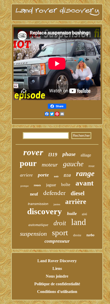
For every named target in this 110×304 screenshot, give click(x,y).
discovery (44, 211)
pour (28, 163)
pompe (24, 185)
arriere (26, 175)
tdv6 (84, 214)
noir (56, 176)
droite (77, 235)
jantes (56, 204)
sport (60, 232)
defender (54, 192)
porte (43, 175)
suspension (33, 233)
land (78, 222)
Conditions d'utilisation (57, 291)
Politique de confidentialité (57, 284)
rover (33, 152)
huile (72, 213)
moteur (50, 164)
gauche (73, 164)
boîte (65, 184)
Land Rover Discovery (57, 261)
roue (92, 166)
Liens (57, 268)
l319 (52, 154)
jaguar (51, 185)
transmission (38, 204)
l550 (67, 175)
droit (59, 223)
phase (68, 154)
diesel (77, 193)
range (85, 173)
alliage (86, 155)
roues (37, 185)
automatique (38, 225)
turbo (90, 235)
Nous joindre (57, 276)
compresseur (57, 241)
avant (84, 183)
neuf (34, 194)
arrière (75, 201)
